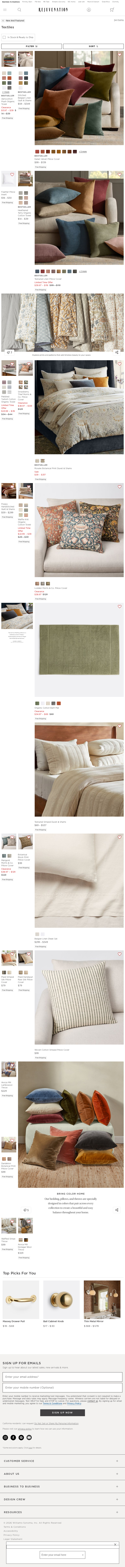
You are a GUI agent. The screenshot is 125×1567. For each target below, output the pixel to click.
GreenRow (106, 2)
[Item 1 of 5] (25, 841)
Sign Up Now (62, 1413)
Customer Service (19, 1461)
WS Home (71, 2)
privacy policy (25, 1429)
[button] (19, 10)
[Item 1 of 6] (8, 491)
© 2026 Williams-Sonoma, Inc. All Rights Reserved (32, 1523)
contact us (92, 1401)
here (30, 1448)
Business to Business (11, 2)
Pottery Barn (27, 2)
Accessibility (11, 1531)
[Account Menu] (89, 10)
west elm (81, 2)
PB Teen (46, 2)
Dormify (115, 2)
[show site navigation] (5, 10)
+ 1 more (5, 92)
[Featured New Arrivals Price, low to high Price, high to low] (94, 48)
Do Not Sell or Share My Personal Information (56, 1423)
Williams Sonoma (58, 2)
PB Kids (38, 2)
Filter (30, 46)
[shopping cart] (112, 10)
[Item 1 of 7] (8, 59)
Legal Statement (13, 1539)
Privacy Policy (12, 1535)
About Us (12, 1474)
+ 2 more (83, 271)
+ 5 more (83, 151)
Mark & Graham (93, 2)
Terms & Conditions (15, 1527)
